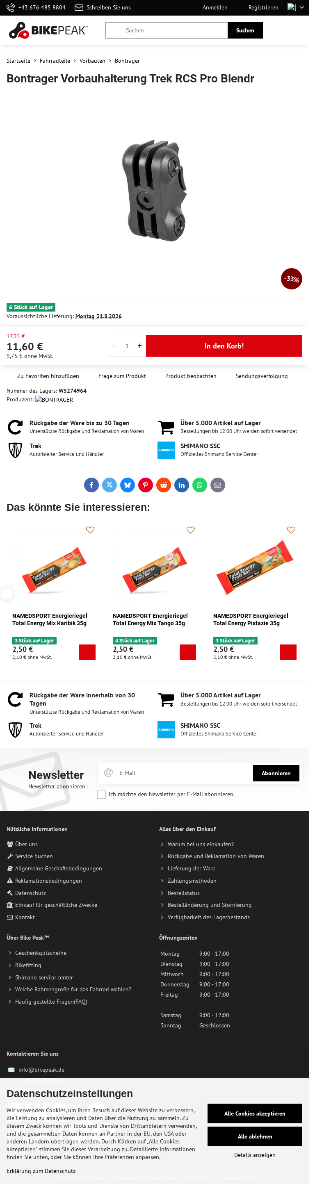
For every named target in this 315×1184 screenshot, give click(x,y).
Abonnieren (276, 773)
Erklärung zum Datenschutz (41, 1171)
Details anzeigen (255, 1155)
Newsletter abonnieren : (58, 786)
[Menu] (299, 30)
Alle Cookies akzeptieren (254, 1113)
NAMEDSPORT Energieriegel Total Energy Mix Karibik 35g (49, 619)
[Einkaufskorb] (279, 30)
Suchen (245, 30)
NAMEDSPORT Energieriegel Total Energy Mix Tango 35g (150, 619)
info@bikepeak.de (41, 1069)
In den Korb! (224, 346)
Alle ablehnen (255, 1136)
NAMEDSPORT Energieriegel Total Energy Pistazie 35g (250, 619)
